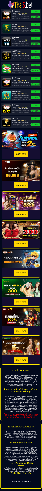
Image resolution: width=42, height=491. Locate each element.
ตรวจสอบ (21, 154)
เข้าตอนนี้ (35, 17)
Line (35, 11)
